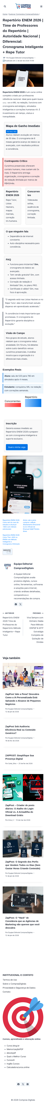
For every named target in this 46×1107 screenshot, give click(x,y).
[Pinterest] (28, 1084)
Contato (6, 992)
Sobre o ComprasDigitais (14, 984)
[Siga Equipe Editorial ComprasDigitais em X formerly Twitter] (20, 604)
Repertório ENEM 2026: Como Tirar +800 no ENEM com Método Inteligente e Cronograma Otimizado (11, 539)
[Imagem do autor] (4, 57)
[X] (23, 1084)
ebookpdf (11, 1053)
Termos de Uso (10, 980)
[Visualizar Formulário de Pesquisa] (5, 6)
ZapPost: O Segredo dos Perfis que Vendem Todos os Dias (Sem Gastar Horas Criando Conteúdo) (22, 865)
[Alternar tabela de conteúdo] (7, 552)
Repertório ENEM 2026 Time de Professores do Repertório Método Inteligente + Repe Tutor (12, 624)
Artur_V (11, 820)
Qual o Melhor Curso (16, 1056)
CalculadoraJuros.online (18, 1067)
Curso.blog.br (13, 1046)
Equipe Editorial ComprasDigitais (21, 58)
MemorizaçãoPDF (15, 1049)
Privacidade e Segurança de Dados (19, 988)
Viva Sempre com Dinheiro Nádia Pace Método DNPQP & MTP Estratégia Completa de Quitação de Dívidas (35, 627)
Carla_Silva (12, 763)
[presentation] (23, 676)
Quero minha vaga (16, 447)
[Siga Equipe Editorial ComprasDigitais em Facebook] (16, 604)
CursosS (11, 1060)
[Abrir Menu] (41, 6)
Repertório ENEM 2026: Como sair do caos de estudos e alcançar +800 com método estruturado (11, 524)
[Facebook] (18, 1084)
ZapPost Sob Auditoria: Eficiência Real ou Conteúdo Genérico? (20, 729)
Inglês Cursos (13, 1064)
